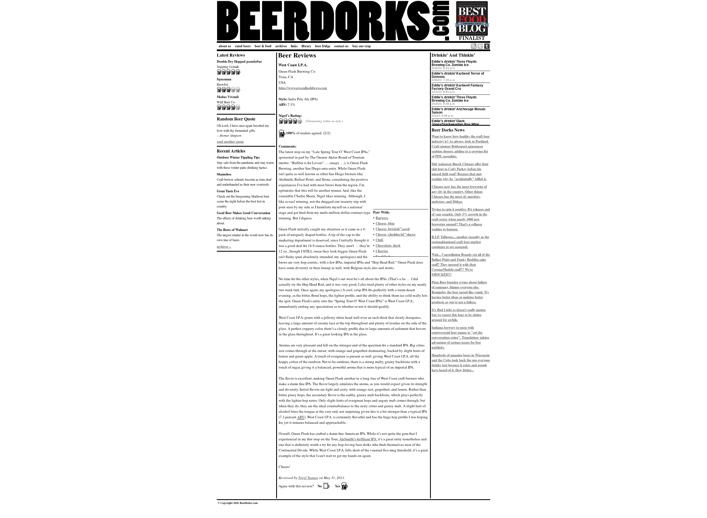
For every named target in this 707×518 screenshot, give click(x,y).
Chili (379, 239)
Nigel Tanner (308, 477)
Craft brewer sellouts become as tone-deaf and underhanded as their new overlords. (244, 179)
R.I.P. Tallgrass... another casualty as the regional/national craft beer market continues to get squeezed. (460, 242)
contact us (341, 46)
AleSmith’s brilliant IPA (357, 438)
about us (225, 46)
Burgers (382, 217)
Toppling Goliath (239, 64)
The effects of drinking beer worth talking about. (244, 218)
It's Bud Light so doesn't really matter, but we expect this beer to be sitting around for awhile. (459, 314)
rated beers (243, 46)
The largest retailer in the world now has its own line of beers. (245, 234)
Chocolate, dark (388, 245)
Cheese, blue (385, 223)
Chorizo (382, 250)
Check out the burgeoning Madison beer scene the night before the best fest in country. (243, 198)
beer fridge (322, 46)
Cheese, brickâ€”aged (393, 228)
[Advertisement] (244, 281)
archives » (224, 246)
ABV (300, 416)
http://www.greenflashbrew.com (303, 87)
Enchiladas (384, 256)
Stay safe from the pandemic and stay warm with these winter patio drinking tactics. (245, 162)
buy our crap (361, 46)
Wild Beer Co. (228, 99)
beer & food (263, 46)
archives (281, 46)
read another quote (230, 141)
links (294, 46)
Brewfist (224, 81)
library (306, 46)
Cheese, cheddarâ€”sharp (395, 234)
